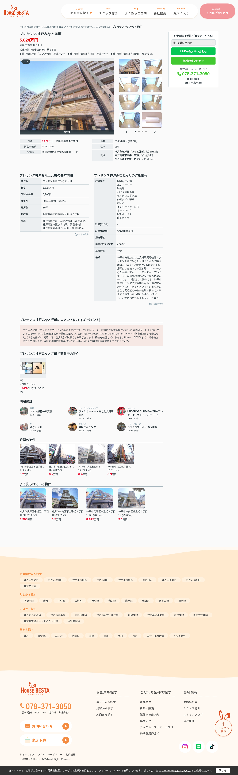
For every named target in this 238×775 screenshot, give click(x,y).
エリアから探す (106, 702)
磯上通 (145, 600)
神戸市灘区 (103, 580)
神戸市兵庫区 (55, 580)
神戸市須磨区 (125, 580)
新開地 (42, 635)
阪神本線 (179, 615)
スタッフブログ (193, 714)
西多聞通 (164, 600)
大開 (134, 635)
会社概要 (189, 721)
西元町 (137, 159)
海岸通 (129, 600)
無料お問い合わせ (193, 60)
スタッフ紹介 (191, 708)
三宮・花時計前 (155, 635)
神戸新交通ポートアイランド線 (41, 621)
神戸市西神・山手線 (107, 615)
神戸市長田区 (79, 580)
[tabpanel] (140, 93)
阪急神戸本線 (200, 615)
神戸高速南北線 (155, 615)
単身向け (145, 721)
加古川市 (147, 580)
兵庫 (105, 635)
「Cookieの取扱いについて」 (177, 770)
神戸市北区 (30, 586)
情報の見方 (83, 234)
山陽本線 (133, 615)
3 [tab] (142, 131)
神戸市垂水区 (193, 580)
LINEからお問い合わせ (193, 51)
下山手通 (29, 600)
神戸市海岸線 (122, 151)
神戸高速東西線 (123, 155)
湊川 (120, 635)
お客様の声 (190, 702)
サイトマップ (27, 754)
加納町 (78, 600)
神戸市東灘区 (169, 580)
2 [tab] (139, 131)
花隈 (136, 155)
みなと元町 (138, 151)
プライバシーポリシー (50, 754)
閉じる (222, 770)
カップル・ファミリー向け (156, 727)
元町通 (45, 49)
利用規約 (70, 754)
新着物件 (145, 702)
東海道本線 (81, 615)
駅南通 (182, 600)
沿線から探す (104, 708)
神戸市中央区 (34, 49)
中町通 (61, 600)
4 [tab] (146, 131)
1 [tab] (135, 131)
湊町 (45, 600)
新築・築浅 (147, 708)
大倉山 (75, 635)
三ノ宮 (59, 635)
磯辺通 (112, 600)
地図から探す (104, 714)
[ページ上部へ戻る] (223, 724)
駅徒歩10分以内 (149, 714)
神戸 (26, 635)
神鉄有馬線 (74, 621)
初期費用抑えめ (149, 733)
